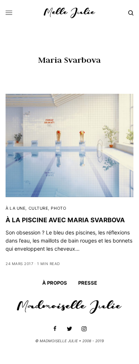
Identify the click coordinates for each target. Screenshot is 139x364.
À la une (16, 208)
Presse (87, 283)
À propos (54, 283)
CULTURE (39, 208)
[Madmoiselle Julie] (69, 12)
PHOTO (58, 208)
